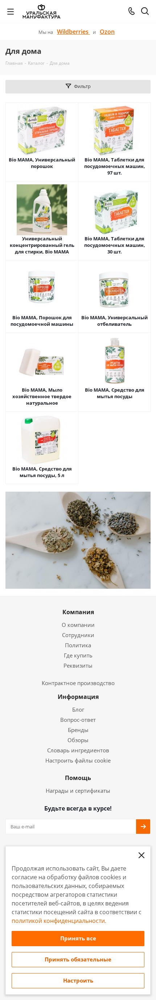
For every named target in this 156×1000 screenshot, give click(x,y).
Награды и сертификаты (78, 790)
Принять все (78, 938)
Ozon (107, 32)
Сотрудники (78, 635)
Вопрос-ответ (78, 719)
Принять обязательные (78, 959)
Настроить (78, 980)
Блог (78, 709)
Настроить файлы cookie (78, 760)
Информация (78, 697)
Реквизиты (78, 665)
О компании (78, 624)
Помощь (78, 778)
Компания (78, 612)
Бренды (78, 729)
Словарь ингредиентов (78, 750)
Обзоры (78, 740)
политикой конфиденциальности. (59, 921)
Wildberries (73, 32)
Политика (78, 645)
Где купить (78, 655)
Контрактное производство (78, 683)
